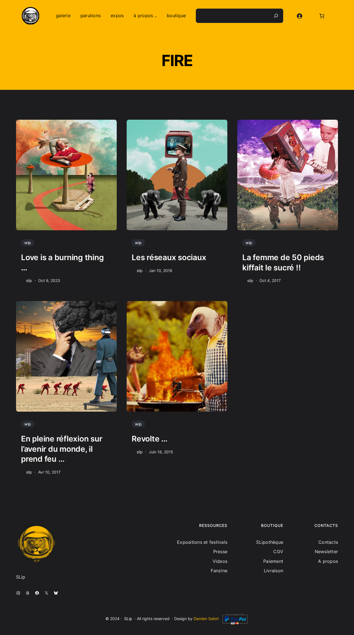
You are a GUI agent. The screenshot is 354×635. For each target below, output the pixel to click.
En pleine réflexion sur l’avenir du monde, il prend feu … (61, 449)
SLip (128, 618)
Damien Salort (206, 618)
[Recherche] (276, 16)
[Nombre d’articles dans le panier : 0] (322, 16)
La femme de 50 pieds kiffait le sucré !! (283, 262)
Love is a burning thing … (63, 262)
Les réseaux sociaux (169, 257)
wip (27, 242)
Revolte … (150, 438)
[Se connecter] (299, 16)
